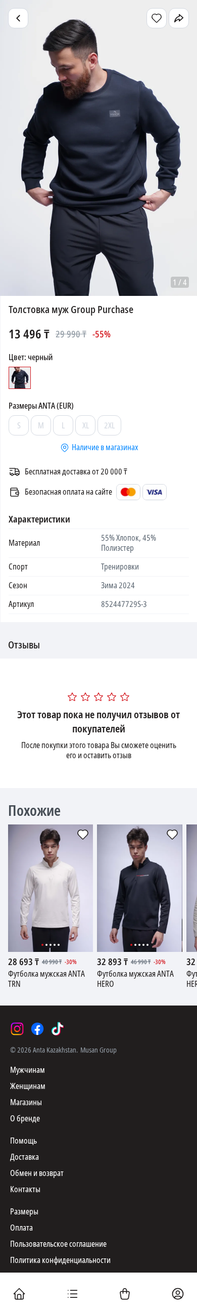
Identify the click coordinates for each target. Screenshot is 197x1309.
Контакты (25, 1189)
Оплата (21, 1228)
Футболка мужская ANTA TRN (46, 979)
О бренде (25, 1118)
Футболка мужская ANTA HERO (135, 979)
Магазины (26, 1102)
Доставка (24, 1157)
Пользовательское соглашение (58, 1244)
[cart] (125, 1295)
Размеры (24, 1211)
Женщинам (27, 1086)
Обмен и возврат (37, 1173)
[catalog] (72, 1295)
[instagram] (17, 1029)
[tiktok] (58, 1029)
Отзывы (24, 645)
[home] (19, 1295)
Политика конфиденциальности (60, 1260)
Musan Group (98, 1050)
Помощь (23, 1141)
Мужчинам (27, 1070)
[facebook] (37, 1029)
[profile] (178, 1295)
